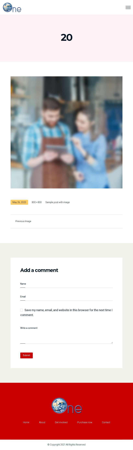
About (42, 422)
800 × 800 (37, 202)
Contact (106, 422)
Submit (26, 355)
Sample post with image (57, 202)
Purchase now (84, 422)
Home (26, 422)
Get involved (61, 422)
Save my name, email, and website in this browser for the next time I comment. (66, 312)
